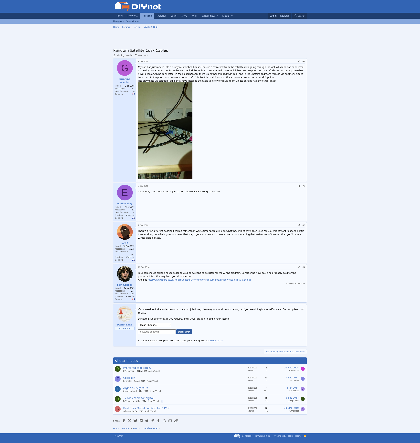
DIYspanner (128, 371)
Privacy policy (279, 435)
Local (174, 15)
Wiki (194, 15)
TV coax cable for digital (138, 398)
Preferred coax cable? (137, 368)
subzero (127, 411)
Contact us (247, 435)
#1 (304, 61)
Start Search (184, 331)
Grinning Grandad (124, 55)
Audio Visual (154, 371)
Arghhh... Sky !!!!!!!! (135, 388)
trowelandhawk (130, 391)
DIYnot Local (215, 340)
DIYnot (119, 435)
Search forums (133, 21)
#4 (304, 267)
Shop (184, 15)
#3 (304, 225)
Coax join (129, 378)
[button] (217, 16)
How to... (132, 15)
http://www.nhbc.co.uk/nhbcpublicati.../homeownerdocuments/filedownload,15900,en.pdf (199, 279)
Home (119, 15)
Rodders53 (294, 370)
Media (225, 15)
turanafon (127, 381)
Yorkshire (130, 215)
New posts (118, 21)
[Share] (299, 61)
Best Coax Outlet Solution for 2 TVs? (146, 408)
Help (290, 435)
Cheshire (130, 257)
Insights (161, 15)
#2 (304, 186)
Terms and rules (262, 435)
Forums (147, 15)
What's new (208, 15)
